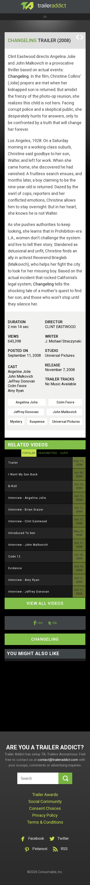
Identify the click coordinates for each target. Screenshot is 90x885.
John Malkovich (65, 412)
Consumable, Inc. (50, 872)
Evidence (15, 568)
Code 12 (14, 556)
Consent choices (45, 808)
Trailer (13, 462)
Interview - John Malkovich (28, 544)
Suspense (37, 421)
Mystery (16, 421)
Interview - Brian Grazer (25, 509)
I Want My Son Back (23, 474)
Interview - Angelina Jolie (27, 498)
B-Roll (12, 486)
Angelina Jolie (27, 402)
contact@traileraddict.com (58, 760)
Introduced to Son (21, 533)
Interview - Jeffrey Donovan (28, 591)
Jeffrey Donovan (26, 412)
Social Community (45, 801)
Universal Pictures (66, 421)
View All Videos (45, 603)
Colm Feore (65, 402)
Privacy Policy (45, 815)
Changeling (22, 40)
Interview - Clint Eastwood (27, 521)
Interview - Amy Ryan (23, 580)
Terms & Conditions (45, 822)
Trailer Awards (45, 794)
